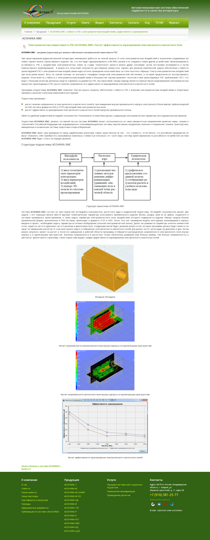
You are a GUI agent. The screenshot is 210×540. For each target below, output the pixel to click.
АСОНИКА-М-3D (72, 496)
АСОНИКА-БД (71, 527)
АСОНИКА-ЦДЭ (72, 530)
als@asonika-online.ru (160, 499)
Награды (26, 503)
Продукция (41, 31)
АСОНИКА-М (70, 488)
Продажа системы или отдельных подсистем (124, 486)
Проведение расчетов (118, 495)
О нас (24, 484)
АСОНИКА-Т (70, 484)
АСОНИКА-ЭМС (72, 523)
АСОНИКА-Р (70, 511)
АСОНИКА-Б (70, 515)
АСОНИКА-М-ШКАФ (74, 492)
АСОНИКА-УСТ (71, 519)
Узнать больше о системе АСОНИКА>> (41, 466)
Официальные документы (35, 507)
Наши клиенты (29, 492)
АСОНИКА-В (70, 503)
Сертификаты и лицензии (34, 500)
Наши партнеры (29, 496)
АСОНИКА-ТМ (71, 507)
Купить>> (26, 469)
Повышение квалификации (121, 491)
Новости (25, 488)
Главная (28, 31)
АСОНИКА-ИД (71, 500)
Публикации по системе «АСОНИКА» (40, 511)
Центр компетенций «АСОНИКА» (73, 13)
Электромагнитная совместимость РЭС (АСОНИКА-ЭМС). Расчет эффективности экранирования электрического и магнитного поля (105, 45)
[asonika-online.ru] (38, 11)
